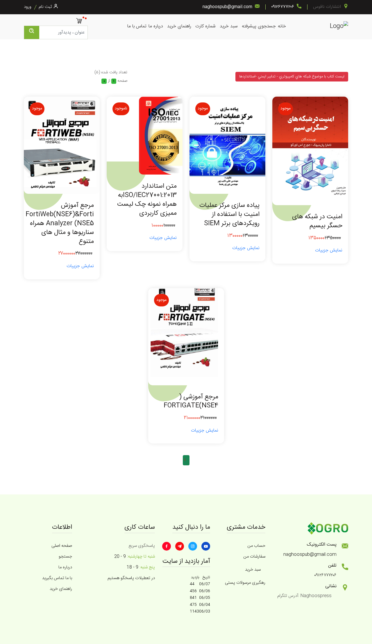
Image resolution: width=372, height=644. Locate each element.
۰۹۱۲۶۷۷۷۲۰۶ (282, 6)
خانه (282, 26)
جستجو (65, 556)
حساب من (256, 545)
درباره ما (156, 26)
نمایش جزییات (328, 250)
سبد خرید (229, 26)
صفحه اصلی (61, 545)
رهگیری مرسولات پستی (245, 582)
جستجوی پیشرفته (259, 26)
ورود (27, 6)
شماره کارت (205, 26)
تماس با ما (136, 26)
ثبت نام (45, 6)
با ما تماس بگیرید (57, 578)
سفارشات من (254, 556)
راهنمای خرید (179, 26)
